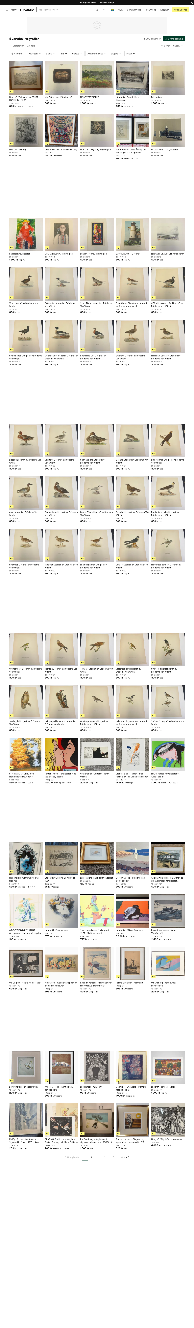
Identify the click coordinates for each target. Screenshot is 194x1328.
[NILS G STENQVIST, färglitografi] (97, 130)
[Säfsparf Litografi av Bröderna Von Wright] (168, 702)
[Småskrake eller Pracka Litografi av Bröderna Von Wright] (61, 336)
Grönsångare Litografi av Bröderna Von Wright (25, 670)
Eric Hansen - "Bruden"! (91, 1087)
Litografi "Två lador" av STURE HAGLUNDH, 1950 (23, 98)
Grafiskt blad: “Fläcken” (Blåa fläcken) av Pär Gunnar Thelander (132, 775)
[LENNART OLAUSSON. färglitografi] (168, 234)
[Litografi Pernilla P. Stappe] (168, 1067)
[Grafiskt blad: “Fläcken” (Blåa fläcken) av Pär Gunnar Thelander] (132, 754)
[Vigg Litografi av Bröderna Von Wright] (26, 284)
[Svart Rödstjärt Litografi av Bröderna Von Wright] (168, 649)
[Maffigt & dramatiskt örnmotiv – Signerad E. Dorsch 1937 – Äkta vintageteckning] (26, 1120)
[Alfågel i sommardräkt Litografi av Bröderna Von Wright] (168, 284)
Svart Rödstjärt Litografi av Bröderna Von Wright (164, 670)
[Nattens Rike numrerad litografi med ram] (26, 858)
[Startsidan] (26, 9)
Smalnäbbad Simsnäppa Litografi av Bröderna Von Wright (131, 304)
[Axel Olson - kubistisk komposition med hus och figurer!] (61, 963)
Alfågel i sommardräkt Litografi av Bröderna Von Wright (167, 304)
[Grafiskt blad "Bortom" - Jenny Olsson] (97, 754)
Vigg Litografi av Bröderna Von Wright (23, 304)
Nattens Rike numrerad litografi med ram (24, 879)
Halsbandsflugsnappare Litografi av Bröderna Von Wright (131, 722)
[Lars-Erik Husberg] (26, 130)
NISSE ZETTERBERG (89, 97)
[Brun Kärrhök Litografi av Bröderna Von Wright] (168, 440)
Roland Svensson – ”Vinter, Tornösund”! (164, 931)
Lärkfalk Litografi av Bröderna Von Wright (132, 566)
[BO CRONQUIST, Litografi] (132, 234)
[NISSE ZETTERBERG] (97, 78)
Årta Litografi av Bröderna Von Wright (23, 513)
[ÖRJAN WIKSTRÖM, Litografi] (168, 130)
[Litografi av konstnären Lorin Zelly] (61, 130)
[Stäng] (191, 2)
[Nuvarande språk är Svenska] (112, 9)
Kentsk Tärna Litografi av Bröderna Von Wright (96, 513)
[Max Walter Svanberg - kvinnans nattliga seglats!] (132, 1067)
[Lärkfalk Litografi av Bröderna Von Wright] (132, 545)
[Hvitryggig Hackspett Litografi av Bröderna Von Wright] (61, 702)
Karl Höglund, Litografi (19, 254)
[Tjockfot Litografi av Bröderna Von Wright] (61, 545)
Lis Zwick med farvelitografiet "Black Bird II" (165, 775)
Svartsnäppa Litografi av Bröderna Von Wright (25, 357)
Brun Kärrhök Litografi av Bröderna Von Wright (167, 461)
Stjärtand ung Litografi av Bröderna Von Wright (92, 461)
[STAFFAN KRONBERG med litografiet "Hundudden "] (26, 754)
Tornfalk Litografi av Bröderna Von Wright (61, 670)
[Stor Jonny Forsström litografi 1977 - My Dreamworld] (97, 911)
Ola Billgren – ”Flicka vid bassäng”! (25, 982)
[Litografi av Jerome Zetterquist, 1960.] (61, 858)
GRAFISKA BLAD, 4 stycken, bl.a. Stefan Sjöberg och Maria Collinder (61, 1140)
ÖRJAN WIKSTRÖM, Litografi (164, 149)
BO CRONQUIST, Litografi (128, 254)
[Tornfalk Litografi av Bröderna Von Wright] (61, 649)
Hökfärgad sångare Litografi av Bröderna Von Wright (166, 566)
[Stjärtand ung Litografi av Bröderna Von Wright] (97, 440)
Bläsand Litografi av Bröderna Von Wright (25, 461)
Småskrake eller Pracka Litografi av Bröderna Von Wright (61, 357)
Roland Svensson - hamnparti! (130, 982)
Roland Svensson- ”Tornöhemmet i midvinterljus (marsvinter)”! (96, 984)
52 (114, 1157)
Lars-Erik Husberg (17, 149)
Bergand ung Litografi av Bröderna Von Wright (61, 513)
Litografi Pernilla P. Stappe (164, 1087)
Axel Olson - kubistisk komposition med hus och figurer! (61, 984)
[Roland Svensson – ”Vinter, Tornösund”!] (168, 911)
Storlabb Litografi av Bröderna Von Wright (132, 513)
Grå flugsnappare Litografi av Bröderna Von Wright (94, 722)
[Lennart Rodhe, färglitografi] (97, 234)
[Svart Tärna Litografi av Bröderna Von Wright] (97, 284)
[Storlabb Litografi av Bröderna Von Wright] (132, 493)
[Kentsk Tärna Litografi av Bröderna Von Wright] (97, 493)
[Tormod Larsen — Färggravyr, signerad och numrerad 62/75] (132, 1120)
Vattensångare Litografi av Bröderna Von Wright (128, 670)
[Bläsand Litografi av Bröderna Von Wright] (26, 440)
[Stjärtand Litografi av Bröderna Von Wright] (61, 440)
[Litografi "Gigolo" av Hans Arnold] (168, 1120)
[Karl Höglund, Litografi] (26, 234)
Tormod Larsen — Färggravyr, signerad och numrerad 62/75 (130, 1140)
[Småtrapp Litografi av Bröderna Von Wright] (26, 545)
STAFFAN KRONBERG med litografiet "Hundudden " (21, 775)
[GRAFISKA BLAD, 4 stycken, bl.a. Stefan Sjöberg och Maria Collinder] (61, 1120)
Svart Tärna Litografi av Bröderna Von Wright (96, 304)
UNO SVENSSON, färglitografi (59, 254)
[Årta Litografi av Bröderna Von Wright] (26, 493)
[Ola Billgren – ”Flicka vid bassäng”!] (26, 963)
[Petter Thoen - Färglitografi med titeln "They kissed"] (61, 754)
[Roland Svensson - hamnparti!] (132, 963)
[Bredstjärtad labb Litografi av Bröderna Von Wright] (168, 493)
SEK (120, 10)
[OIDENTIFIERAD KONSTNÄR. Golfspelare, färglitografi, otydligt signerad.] (26, 911)
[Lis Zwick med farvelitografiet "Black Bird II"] (168, 754)
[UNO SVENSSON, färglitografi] (61, 234)
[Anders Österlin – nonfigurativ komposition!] (61, 1067)
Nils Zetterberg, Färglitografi (58, 97)
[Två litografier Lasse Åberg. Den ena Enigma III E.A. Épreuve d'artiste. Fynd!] (132, 130)
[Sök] (97, 9)
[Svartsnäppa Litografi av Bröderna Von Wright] (26, 336)
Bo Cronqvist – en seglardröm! (23, 1087)
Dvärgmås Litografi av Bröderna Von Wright (60, 304)
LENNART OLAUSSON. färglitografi (167, 254)
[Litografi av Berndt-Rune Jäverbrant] (132, 78)
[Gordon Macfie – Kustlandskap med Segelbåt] (132, 858)
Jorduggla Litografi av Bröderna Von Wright (24, 722)
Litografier (18, 46)
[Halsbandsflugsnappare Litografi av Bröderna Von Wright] (132, 702)
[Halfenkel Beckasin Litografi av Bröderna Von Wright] (168, 336)
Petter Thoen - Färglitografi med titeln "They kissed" (60, 775)
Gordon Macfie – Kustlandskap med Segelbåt (130, 879)
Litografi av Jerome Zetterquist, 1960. (60, 879)
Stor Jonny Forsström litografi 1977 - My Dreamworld (94, 931)
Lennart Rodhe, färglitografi (93, 254)
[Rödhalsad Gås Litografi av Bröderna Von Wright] (97, 336)
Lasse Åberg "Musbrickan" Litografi (96, 878)
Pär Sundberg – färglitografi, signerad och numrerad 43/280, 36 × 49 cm (96, 1141)
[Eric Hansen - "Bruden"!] (97, 1067)
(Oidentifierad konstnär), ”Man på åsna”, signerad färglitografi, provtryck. (167, 879)
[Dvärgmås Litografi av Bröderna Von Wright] (61, 284)
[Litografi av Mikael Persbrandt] (132, 911)
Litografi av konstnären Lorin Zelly (61, 149)
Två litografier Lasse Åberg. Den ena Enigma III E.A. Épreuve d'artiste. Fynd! (131, 151)
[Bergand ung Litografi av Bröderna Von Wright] (61, 493)
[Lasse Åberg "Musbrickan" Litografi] (97, 858)
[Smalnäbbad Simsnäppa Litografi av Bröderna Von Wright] (132, 284)
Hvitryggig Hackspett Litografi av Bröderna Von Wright (61, 722)
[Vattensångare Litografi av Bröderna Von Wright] (132, 649)
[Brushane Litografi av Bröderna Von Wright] (132, 336)
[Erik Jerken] (168, 78)
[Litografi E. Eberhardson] (61, 911)
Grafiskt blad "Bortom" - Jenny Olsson (94, 775)
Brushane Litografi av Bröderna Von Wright (130, 357)
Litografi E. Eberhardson (56, 930)
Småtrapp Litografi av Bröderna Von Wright (24, 566)
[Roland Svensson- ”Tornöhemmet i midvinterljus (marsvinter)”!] (97, 963)
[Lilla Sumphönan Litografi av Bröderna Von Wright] (97, 545)
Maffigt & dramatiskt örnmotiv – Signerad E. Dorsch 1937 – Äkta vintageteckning (24, 1141)
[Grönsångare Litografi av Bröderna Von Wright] (26, 649)
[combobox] (68, 9)
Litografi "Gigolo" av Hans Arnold (166, 1139)
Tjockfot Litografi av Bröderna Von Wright (61, 566)
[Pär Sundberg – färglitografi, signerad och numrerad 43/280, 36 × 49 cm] (97, 1120)
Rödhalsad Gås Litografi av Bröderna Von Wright (93, 357)
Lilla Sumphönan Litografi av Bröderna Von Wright (93, 566)
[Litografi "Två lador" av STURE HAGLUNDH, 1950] (26, 78)
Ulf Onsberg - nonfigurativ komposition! (163, 984)
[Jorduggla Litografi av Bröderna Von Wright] (26, 702)
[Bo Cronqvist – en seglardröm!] (26, 1067)
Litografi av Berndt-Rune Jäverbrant (127, 98)
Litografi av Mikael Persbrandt (130, 930)
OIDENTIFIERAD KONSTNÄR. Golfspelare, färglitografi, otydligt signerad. (25, 932)
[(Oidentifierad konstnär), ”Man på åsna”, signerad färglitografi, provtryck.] (168, 858)
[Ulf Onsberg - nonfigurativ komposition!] (168, 963)
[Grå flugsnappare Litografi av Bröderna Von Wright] (97, 702)
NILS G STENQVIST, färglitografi (95, 149)
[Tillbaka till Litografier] (10, 46)
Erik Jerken (156, 97)
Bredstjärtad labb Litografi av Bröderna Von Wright (165, 513)
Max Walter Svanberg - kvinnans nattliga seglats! (131, 1088)
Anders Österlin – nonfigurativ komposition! (59, 1088)
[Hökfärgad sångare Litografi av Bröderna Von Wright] (168, 545)
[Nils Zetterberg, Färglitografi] (61, 78)
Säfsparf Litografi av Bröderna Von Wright (167, 722)
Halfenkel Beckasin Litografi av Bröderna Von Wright (166, 357)
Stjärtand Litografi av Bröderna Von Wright (59, 461)
